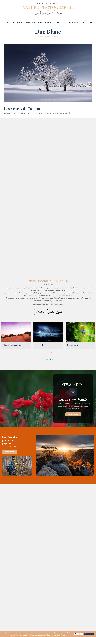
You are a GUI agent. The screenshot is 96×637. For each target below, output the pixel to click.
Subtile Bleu (72, 345)
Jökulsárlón (40, 345)
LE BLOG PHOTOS (48, 359)
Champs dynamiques (12, 345)
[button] (3, 335)
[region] (48, 398)
